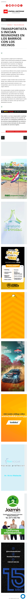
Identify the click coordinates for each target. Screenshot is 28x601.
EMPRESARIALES (10, 131)
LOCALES (17, 131)
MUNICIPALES (23, 131)
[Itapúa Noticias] (14, 14)
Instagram (15, 5)
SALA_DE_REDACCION (19, 24)
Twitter (10, 5)
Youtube (13, 5)
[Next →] (25, 137)
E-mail (18, 6)
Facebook (7, 5)
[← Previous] (3, 137)
